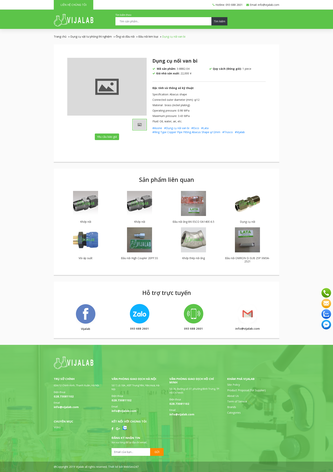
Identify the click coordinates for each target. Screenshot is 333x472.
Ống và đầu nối (125, 36)
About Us (233, 396)
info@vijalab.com (66, 407)
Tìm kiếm (219, 21)
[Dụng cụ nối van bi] (107, 87)
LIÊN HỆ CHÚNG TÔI (74, 5)
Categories (234, 412)
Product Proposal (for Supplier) (246, 390)
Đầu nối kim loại (148, 36)
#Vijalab (240, 132)
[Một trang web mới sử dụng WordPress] (73, 25)
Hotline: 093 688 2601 (229, 5)
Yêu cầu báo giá (107, 137)
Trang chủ (60, 36)
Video (57, 427)
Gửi (157, 452)
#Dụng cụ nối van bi (176, 128)
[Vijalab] (73, 368)
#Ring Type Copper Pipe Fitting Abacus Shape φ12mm (186, 132)
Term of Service (237, 401)
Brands (231, 407)
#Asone (157, 128)
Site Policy (233, 384)
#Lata (205, 128)
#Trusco (227, 132)
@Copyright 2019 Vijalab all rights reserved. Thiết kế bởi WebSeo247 (96, 467)
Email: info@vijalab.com (264, 5)
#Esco (195, 128)
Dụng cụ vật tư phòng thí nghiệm (91, 36)
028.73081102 (64, 396)
